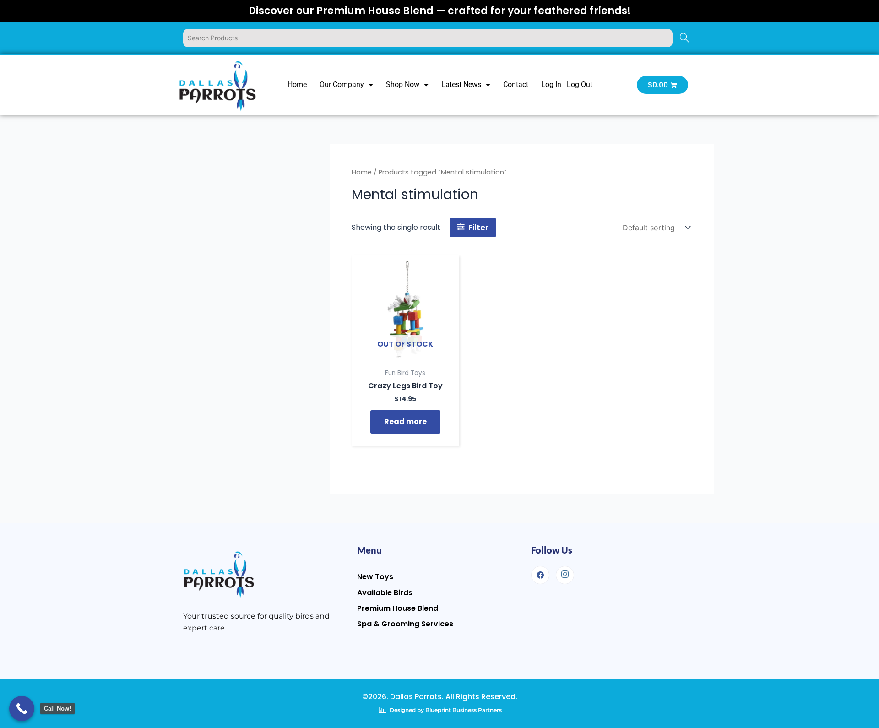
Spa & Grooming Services (405, 624)
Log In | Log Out (566, 84)
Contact (515, 84)
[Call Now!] (21, 708)
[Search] (684, 38)
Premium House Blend (397, 608)
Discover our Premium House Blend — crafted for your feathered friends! (440, 11)
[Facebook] (540, 575)
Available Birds (384, 592)
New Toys (375, 576)
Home (297, 84)
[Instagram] (565, 575)
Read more (405, 421)
